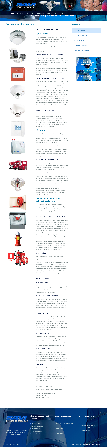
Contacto (59, 13)
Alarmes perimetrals (80, 35)
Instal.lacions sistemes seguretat (65, 423)
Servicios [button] (29, 13)
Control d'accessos (80, 45)
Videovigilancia (36, 428)
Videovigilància (79, 40)
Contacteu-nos (87, 76)
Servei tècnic (59, 428)
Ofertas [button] (49, 13)
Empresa (20, 13)
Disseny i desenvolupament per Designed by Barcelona (86, 444)
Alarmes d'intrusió (80, 30)
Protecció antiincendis (81, 50)
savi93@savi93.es (86, 430)
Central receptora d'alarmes (64, 431)
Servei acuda (59, 433)
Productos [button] (40, 13)
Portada (11, 13)
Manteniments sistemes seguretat (65, 426)
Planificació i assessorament (64, 421)
